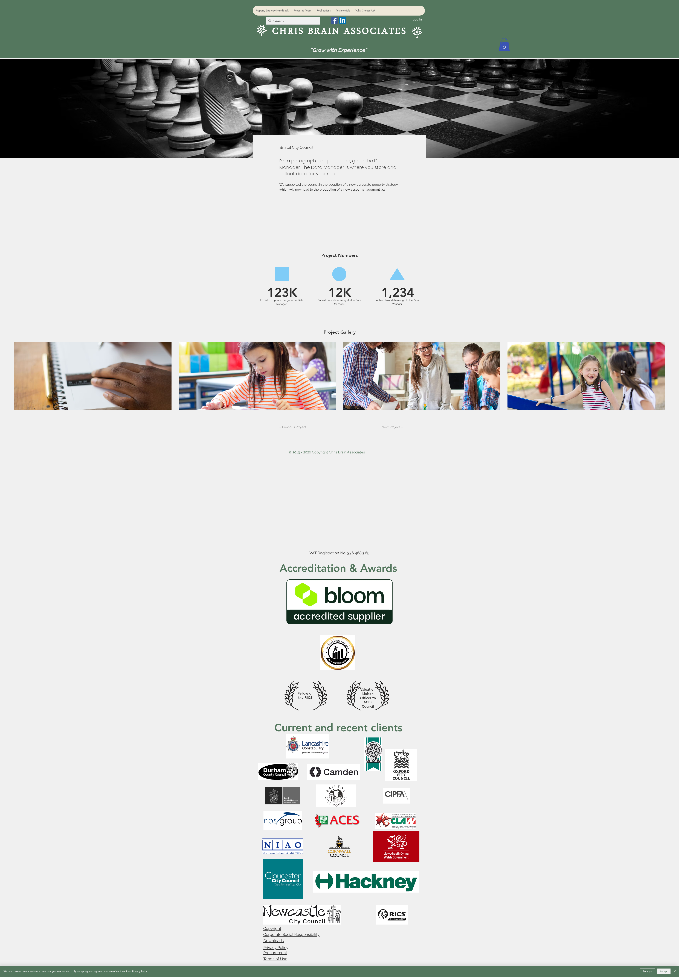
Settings (647, 971)
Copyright (272, 928)
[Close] (675, 971)
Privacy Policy (275, 947)
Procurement (275, 952)
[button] (504, 44)
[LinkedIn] (342, 20)
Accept (664, 971)
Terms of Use (275, 959)
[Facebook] (334, 20)
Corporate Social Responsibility (291, 934)
